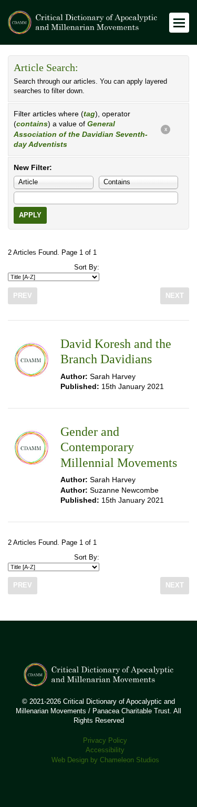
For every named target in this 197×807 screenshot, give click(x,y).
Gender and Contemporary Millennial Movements (118, 447)
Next (174, 296)
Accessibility (105, 750)
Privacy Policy (105, 740)
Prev (22, 296)
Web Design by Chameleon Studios (105, 760)
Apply (30, 215)
